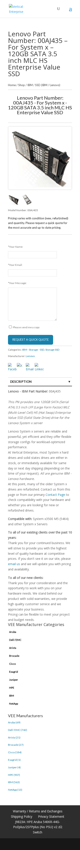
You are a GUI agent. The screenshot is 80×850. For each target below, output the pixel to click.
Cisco (12, 663)
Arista (12, 647)
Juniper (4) (14, 767)
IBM (30, 85)
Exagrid (13, 671)
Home (12, 85)
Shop (21, 85)
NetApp (13, 703)
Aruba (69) (14, 722)
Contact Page (55, 495)
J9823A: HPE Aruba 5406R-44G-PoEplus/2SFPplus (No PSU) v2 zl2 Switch (37, 827)
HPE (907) (14, 775)
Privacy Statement (51, 816)
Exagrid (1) (14, 759)
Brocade (14, 655)
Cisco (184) (15, 752)
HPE (11, 687)
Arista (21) (14, 737)
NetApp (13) (15, 789)
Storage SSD (52, 349)
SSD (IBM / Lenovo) (47, 85)
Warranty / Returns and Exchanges (37, 811)
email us (14, 564)
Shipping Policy (21, 816)
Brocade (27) (16, 744)
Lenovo (30, 356)
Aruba (12, 632)
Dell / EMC (15, 639)
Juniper (13, 679)
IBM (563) (14, 782)
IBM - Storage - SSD (33, 349)
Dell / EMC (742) (17, 730)
